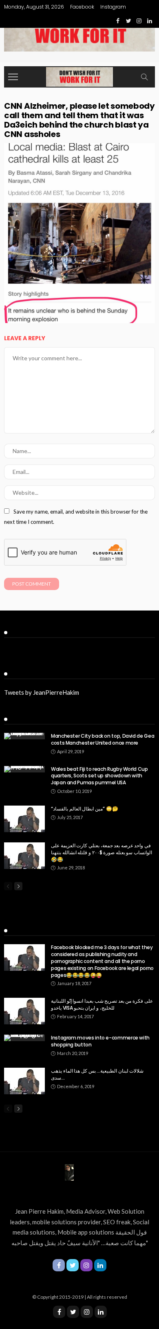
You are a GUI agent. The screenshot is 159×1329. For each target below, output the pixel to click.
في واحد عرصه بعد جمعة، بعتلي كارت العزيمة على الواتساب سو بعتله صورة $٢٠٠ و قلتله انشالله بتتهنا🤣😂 (101, 852)
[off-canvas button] (13, 77)
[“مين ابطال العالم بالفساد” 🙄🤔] (24, 819)
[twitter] (73, 1312)
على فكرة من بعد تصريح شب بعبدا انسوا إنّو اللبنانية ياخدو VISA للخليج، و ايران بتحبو (102, 1004)
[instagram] (87, 1312)
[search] (144, 77)
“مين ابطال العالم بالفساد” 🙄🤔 (84, 808)
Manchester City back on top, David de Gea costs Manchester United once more (102, 739)
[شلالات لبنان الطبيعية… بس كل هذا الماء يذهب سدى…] (24, 1081)
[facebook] (59, 1312)
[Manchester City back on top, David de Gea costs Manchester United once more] (24, 736)
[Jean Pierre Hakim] (79, 76)
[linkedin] (101, 1312)
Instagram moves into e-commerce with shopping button (100, 1041)
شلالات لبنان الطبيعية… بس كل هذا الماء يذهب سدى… (97, 1074)
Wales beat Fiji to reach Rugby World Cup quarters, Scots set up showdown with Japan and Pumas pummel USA (99, 776)
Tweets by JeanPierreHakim (41, 692)
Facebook (82, 6)
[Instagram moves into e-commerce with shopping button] (24, 1038)
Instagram (113, 6)
